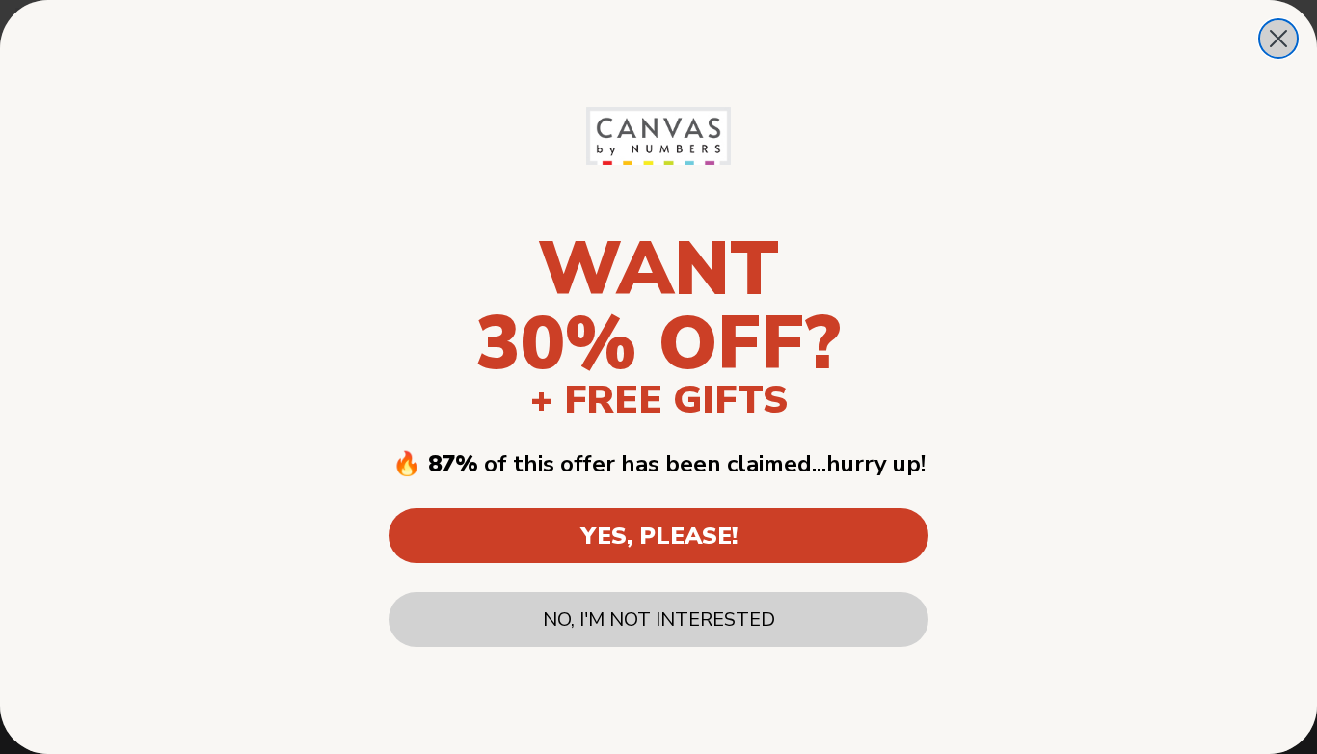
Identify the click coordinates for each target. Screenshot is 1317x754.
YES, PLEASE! (659, 536)
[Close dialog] (1278, 38)
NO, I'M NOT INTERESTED (659, 619)
